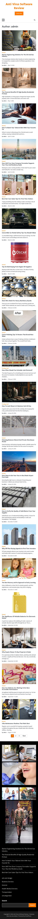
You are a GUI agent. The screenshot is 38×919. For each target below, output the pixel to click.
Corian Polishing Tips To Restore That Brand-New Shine (17, 335)
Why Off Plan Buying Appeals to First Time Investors (19, 549)
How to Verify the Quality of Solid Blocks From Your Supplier (18, 512)
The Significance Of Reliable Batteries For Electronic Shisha (18, 617)
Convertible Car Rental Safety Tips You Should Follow (19, 233)
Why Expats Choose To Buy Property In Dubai (16, 652)
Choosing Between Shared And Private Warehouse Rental (18, 441)
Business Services (8, 882)
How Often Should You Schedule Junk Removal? (17, 370)
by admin (4, 65)
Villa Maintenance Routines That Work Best (16, 723)
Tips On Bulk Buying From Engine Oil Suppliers (17, 267)
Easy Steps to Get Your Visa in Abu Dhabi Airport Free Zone (17, 476)
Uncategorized (5, 368)
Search (4, 901)
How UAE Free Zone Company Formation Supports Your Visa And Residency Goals (18, 164)
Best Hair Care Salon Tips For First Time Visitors (17, 199)
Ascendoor (15, 916)
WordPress (28, 916)
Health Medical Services (9, 889)
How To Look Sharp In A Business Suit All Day (16, 406)
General (3, 52)
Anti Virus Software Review (19, 6)
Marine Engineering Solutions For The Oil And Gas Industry (18, 55)
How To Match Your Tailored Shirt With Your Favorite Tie (19, 128)
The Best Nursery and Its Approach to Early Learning (19, 583)
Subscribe (19, 13)
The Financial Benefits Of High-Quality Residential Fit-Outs (18, 93)
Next (24, 736)
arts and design (7, 878)
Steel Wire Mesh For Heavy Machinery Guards (16, 301)
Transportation (7, 892)
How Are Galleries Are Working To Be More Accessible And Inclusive (16, 689)
